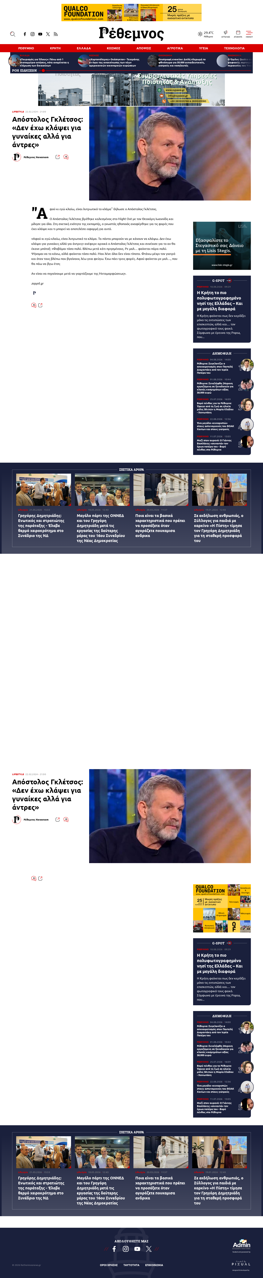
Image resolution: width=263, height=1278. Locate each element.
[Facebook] (25, 34)
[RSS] (56, 34)
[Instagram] (32, 34)
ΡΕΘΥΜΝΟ (26, 48)
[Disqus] (131, 613)
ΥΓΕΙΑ (203, 48)
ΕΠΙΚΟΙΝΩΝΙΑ (154, 1264)
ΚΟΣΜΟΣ (113, 48)
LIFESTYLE (18, 111)
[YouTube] (40, 34)
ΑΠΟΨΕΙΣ (144, 48)
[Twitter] (48, 34)
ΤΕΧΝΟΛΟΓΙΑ (234, 48)
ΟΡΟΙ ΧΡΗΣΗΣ (109, 1264)
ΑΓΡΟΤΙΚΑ (175, 48)
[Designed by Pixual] (241, 1264)
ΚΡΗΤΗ (55, 48)
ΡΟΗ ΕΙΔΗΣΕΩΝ (24, 70)
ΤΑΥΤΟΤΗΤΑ (131, 1264)
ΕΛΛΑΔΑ (84, 48)
